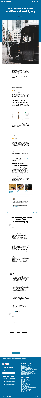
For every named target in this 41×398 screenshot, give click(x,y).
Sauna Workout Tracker (25, 391)
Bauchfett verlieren (24, 370)
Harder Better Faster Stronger (6, 1)
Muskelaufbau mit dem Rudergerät (26, 368)
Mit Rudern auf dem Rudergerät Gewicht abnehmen (29, 369)
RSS (28, 358)
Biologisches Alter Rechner (25, 380)
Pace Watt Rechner (24, 383)
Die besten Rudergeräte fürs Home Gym (27, 365)
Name (12, 343)
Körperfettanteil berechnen (25, 384)
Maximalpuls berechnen (25, 386)
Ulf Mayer (3, 378)
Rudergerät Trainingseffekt (25, 367)
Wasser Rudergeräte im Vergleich (26, 372)
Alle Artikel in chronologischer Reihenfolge (19, 358)
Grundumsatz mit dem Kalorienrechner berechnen (28, 387)
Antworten (14, 311)
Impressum (4, 358)
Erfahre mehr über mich (15, 206)
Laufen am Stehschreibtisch (10, 378)
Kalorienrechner (23, 385)
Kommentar (13, 337)
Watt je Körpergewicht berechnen (26, 389)
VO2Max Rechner (24, 388)
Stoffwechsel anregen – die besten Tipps (27, 371)
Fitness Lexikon (23, 382)
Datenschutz (9, 358)
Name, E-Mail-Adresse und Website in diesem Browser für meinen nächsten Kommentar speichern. (20, 349)
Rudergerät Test (23, 366)
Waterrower (20, 5)
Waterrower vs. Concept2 (25, 374)
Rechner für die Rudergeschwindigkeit (27, 390)
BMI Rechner (23, 381)
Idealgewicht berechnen (25, 379)
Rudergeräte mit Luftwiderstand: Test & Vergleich (28, 373)
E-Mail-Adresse (22, 343)
